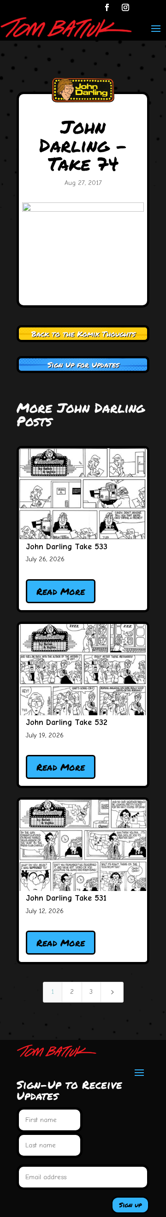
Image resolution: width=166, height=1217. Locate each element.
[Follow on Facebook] (107, 7)
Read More (60, 591)
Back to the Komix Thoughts (83, 333)
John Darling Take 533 (66, 547)
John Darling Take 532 (66, 722)
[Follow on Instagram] (125, 7)
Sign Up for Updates (83, 364)
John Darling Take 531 (66, 898)
